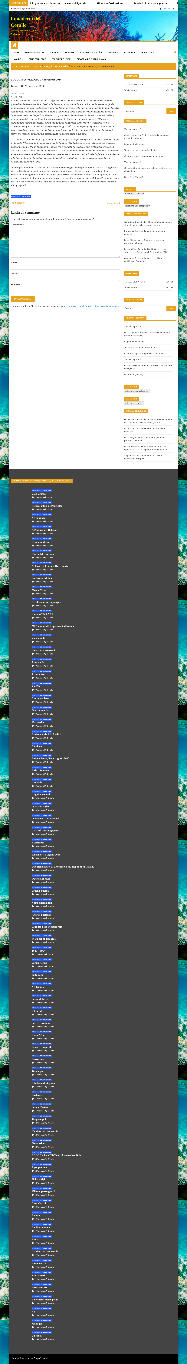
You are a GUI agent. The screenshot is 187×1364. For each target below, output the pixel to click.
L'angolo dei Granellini (20, 196)
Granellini (147, 52)
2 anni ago (39, 497)
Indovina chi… (40, 1263)
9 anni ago (39, 750)
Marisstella (38, 722)
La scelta (37, 1335)
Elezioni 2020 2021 (42, 614)
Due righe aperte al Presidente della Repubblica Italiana (63, 866)
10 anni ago (39, 798)
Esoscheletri (38, 1275)
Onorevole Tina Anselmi (45, 818)
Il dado (36, 1215)
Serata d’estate (40, 1107)
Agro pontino (18, 202)
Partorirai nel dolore (43, 578)
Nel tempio (38, 986)
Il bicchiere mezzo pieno (45, 1299)
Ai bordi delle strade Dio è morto (50, 566)
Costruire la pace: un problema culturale (144, 156)
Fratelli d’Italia (40, 890)
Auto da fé (38, 662)
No (33, 1311)
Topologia (37, 1071)
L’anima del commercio (45, 1131)
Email (15, 273)
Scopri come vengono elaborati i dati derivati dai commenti (89, 306)
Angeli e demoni (41, 794)
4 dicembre (38, 842)
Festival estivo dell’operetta (47, 505)
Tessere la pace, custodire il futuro (141, 150)
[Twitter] (165, 9)
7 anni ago (39, 642)
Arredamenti (39, 674)
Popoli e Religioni (61, 59)
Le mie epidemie (41, 541)
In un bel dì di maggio (44, 938)
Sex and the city (41, 998)
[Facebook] (161, 9)
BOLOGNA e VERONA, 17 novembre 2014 (56, 1155)
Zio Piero (37, 686)
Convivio (37, 782)
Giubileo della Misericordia (47, 926)
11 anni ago (39, 954)
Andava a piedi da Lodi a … (48, 734)
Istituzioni (37, 974)
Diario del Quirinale (43, 554)
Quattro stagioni (41, 806)
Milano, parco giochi (43, 1191)
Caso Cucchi (39, 1203)
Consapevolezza (41, 698)
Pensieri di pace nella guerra (114, 3)
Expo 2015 (38, 1035)
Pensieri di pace (37, 59)
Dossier (112, 52)
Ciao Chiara (39, 493)
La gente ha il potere (134, 144)
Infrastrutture (39, 1287)
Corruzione (38, 1059)
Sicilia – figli (38, 1179)
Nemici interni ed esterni (156, 3)
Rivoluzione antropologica (46, 602)
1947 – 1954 (38, 950)
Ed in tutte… (39, 1011)
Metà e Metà (39, 590)
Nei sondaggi (39, 517)
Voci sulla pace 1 (132, 162)
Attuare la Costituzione (74, 3)
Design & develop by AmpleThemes (30, 1358)
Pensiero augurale (42, 1047)
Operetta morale (41, 878)
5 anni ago (39, 570)
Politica (54, 52)
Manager (37, 1323)
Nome (15, 262)
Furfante (37, 1095)
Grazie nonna (39, 962)
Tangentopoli (39, 1119)
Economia (129, 52)
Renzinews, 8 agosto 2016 (46, 854)
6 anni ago (39, 582)
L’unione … (38, 746)
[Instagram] (169, 9)
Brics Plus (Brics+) (133, 177)
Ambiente (69, 52)
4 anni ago (39, 509)
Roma (35, 1239)
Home (16, 52)
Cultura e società (90, 52)
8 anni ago (39, 690)
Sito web (15, 284)
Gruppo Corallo (34, 52)
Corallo (50, 497)
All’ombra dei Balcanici (45, 529)
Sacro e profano (41, 1023)
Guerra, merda (40, 710)
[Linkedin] (173, 9)
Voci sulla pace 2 (132, 129)
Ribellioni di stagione (43, 1083)
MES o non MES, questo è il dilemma (53, 626)
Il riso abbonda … (42, 770)
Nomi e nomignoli (42, 902)
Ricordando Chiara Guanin (91, 59)
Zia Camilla (38, 638)
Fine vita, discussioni (43, 650)
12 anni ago (39, 1123)
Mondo (17, 59)
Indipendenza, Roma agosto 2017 (50, 758)
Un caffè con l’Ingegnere (45, 830)
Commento (17, 224)
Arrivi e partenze (41, 914)
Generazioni (113, 203)
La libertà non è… (42, 1227)
